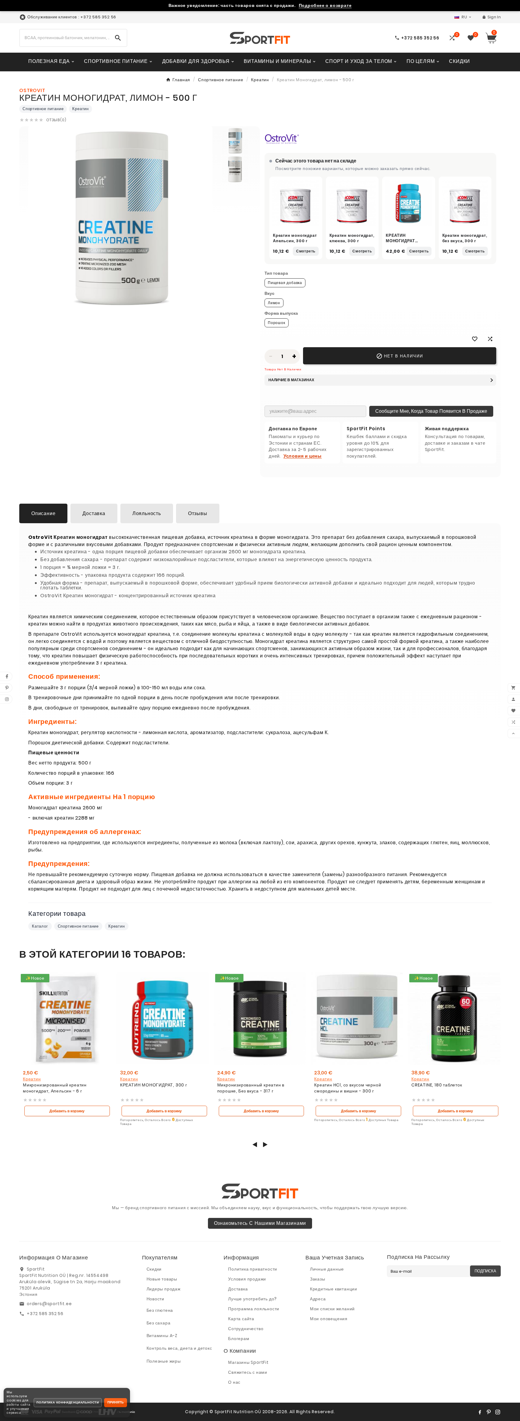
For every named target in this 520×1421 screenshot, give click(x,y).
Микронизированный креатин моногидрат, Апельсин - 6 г (55, 1088)
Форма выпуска (281, 313)
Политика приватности (252, 1269)
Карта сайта (241, 1319)
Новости (156, 1299)
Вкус (269, 293)
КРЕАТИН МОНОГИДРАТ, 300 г (153, 1085)
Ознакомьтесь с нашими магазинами (260, 1223)
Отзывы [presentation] (197, 513)
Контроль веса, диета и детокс (179, 1348)
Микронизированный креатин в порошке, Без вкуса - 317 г (251, 1088)
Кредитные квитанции (333, 1289)
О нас (234, 1382)
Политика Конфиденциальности (67, 1402)
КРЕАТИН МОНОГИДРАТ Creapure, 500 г (404, 241)
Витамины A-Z (162, 1336)
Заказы (317, 1279)
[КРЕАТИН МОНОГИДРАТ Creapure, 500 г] (408, 203)
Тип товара (276, 273)
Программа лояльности (253, 1309)
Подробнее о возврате (325, 5)
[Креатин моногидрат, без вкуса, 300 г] (465, 203)
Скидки (154, 1269)
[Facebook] (480, 1412)
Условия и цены (302, 456)
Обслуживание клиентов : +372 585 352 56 (71, 17)
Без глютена (160, 1310)
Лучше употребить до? (252, 1299)
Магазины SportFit (248, 1362)
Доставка (238, 1289)
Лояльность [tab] (146, 513)
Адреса (318, 1299)
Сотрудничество (245, 1329)
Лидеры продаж (164, 1289)
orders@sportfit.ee (49, 1304)
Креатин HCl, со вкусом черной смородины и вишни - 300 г (347, 1088)
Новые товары (162, 1279)
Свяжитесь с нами (247, 1372)
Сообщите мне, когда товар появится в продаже (431, 411)
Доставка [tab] (93, 513)
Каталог (40, 926)
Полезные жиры (164, 1361)
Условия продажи (247, 1279)
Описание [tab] (43, 513)
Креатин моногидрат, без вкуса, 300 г (464, 238)
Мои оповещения (329, 1319)
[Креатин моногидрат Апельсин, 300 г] (295, 203)
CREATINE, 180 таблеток (436, 1085)
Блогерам (238, 1339)
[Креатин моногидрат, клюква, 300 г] (352, 203)
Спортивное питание (43, 109)
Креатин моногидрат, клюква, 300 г (352, 238)
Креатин (80, 109)
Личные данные (327, 1269)
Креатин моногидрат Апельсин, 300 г (295, 238)
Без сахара (159, 1323)
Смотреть (305, 251)
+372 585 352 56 (45, 1314)
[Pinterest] (489, 1412)
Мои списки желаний (332, 1309)
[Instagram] (498, 1412)
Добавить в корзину (67, 1111)
